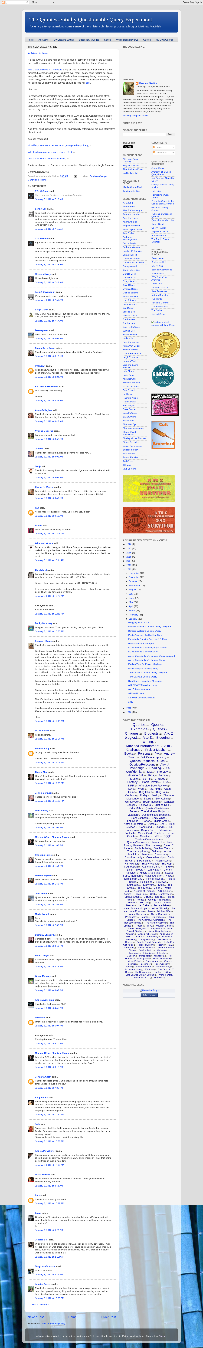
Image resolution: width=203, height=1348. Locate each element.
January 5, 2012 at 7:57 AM (49, 321)
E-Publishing (144, 860)
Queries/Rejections (142, 764)
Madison (131, 955)
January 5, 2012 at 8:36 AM (49, 400)
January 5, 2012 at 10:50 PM (49, 1114)
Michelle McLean (131, 382)
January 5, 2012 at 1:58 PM (49, 904)
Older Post (108, 1317)
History (160, 945)
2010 (129, 712)
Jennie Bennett (43, 793)
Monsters (145, 836)
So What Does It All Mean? (141, 698)
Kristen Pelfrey (130, 350)
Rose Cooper (129, 409)
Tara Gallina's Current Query (142, 677)
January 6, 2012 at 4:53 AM (49, 1186)
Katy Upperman (131, 342)
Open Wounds (153, 961)
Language (134, 953)
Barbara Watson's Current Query (144, 631)
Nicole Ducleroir (131, 386)
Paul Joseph (129, 390)
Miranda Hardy (43, 274)
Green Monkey (43, 976)
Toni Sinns (144, 888)
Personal (144, 753)
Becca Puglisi (129, 243)
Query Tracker (158, 228)
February (134, 615)
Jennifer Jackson (159, 287)
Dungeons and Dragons (155, 814)
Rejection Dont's (159, 231)
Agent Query (157, 168)
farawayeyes (42, 330)
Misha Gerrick (42, 1174)
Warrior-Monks (164, 925)
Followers (145, 804)
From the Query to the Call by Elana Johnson (162, 202)
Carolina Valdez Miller (134, 262)
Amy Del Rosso (130, 218)
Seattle (144, 917)
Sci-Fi (146, 778)
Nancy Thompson (137, 914)
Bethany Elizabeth (45, 935)
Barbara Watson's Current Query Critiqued (149, 626)
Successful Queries (89, 39)
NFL (156, 836)
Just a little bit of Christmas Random (46, 158)
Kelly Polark (41, 1097)
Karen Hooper (130, 334)
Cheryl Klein (157, 266)
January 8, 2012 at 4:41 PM (49, 1274)
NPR (131, 785)
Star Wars (148, 885)
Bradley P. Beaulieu (132, 251)
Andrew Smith (130, 222)
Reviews (161, 882)
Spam (129, 966)
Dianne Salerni (130, 293)
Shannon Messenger (133, 428)
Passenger (145, 964)
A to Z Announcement (139, 689)
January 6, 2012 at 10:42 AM (49, 1203)
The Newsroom (142, 972)
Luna (38, 1195)
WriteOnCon (131, 801)
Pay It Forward (154, 879)
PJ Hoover (128, 394)
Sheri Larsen (152, 845)
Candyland (33, 180)
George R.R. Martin (158, 899)
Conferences (165, 894)
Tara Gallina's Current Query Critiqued (147, 672)
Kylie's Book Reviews (127, 39)
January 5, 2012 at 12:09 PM (49, 783)
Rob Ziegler (129, 405)
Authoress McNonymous (130, 238)
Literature (162, 953)
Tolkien (156, 851)
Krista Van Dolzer (131, 346)
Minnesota (159, 955)
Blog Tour (161, 792)
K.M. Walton (131, 866)
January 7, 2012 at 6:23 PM (49, 1230)
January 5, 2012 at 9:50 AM (49, 516)
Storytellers (158, 917)
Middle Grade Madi (132, 187)
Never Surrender (161, 958)
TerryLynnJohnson (45, 1266)
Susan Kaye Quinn (45, 348)
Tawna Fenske (130, 457)
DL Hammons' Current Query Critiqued (147, 647)
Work (141, 788)
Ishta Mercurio (130, 304)
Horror (146, 821)
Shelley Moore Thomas (134, 438)
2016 (129, 553)
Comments (161, 152)
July (131, 594)
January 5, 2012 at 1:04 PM (49, 827)
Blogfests (151, 733)
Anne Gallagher (43, 410)
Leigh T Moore (135, 869)
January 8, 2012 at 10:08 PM (49, 1298)
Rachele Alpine (130, 398)
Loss (150, 911)
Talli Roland (129, 453)
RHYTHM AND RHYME (46, 386)
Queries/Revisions (156, 808)
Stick (161, 885)
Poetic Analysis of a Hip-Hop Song (145, 635)
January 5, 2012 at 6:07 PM (49, 1026)
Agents (127, 894)
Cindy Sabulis (130, 281)
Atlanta (138, 936)
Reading (155, 768)
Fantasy (132, 782)
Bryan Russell (130, 255)
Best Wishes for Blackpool (141, 643)
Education (164, 830)
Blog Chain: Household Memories (145, 681)
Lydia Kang (128, 375)
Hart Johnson (129, 300)
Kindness (161, 950)
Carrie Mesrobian (131, 270)
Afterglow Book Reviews (130, 160)
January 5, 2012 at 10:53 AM (49, 631)
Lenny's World (130, 361)
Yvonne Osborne (44, 431)
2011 (129, 708)
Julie (37, 1124)
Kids (151, 775)
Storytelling (162, 798)
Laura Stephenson (132, 353)
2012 (129, 569)
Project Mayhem (131, 165)
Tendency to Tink (131, 191)
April (131, 606)
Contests (130, 795)
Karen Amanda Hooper (135, 908)
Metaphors (144, 955)
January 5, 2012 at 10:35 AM (49, 614)
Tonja (38, 466)
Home (72, 1317)
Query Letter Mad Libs (162, 220)
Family (163, 775)
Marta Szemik (42, 914)
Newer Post (36, 1317)
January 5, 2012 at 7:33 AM (49, 264)
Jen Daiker (128, 308)
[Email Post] (75, 176)
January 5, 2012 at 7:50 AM (49, 300)
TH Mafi (127, 465)
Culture (147, 896)
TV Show (149, 969)
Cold (152, 894)
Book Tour (140, 894)
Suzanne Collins (133, 969)
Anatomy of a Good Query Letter (161, 173)
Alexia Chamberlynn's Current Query (146, 660)
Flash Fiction (162, 860)
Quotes (147, 39)
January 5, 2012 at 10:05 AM (49, 534)
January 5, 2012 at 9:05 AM (49, 457)
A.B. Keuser (164, 891)
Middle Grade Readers (151, 833)
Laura (38, 1213)
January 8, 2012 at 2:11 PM (49, 1257)
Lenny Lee (40, 209)
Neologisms (143, 958)
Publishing (146, 882)
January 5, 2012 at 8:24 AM (49, 377)
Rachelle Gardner (160, 303)
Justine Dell (128, 331)
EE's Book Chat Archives (159, 278)
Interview (162, 771)
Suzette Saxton (130, 450)
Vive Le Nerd (129, 469)
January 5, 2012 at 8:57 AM (49, 439)
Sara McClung (130, 413)
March (132, 610)
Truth (156, 972)
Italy (170, 945)
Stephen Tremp (162, 848)
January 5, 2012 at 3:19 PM (49, 946)
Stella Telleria (142, 848)
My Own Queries (165, 39)
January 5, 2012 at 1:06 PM (49, 845)
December (134, 573)
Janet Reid (156, 284)
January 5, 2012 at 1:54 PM (49, 866)
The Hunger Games (155, 922)
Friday (143, 795)
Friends (44, 180)
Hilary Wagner (150, 863)
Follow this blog (149, 995)
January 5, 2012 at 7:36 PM (49, 1088)
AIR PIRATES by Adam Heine (143, 685)
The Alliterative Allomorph (151, 919)
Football (129, 833)
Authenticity (152, 936)
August (133, 590)
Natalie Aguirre (153, 875)
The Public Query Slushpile (160, 240)
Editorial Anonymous (161, 270)
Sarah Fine (128, 420)
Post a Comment (40, 1304)
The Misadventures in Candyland (45, 69)
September (135, 585)
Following (132, 821)
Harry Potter (131, 863)
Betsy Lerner (157, 258)
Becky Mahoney (43, 623)
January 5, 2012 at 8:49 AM (49, 421)
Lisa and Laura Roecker (130, 366)
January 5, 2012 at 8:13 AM (49, 356)
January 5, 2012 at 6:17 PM (49, 1067)
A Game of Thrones (144, 891)
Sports (147, 798)
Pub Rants (156, 299)
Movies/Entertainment (142, 746)
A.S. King (154, 788)
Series (107, 39)
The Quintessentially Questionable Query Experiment (90, 19)
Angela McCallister (45, 1151)
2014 (129, 561)
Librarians (148, 953)
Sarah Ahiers (129, 417)
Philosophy (131, 917)
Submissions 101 (160, 235)
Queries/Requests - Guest (147, 761)
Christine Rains (43, 855)
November (134, 577)
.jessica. (39, 448)
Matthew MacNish (148, 83)
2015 (129, 557)
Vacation (133, 814)
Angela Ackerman (44, 1000)
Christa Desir (129, 274)
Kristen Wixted (159, 908)
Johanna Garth (43, 1077)
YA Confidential (130, 173)
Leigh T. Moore (130, 357)
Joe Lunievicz (130, 319)
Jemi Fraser (41, 893)
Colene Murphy (155, 857)
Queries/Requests (137, 842)
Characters (161, 854)
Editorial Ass (157, 273)
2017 (129, 548)
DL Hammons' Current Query (142, 652)
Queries (139, 724)
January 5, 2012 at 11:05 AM (49, 721)
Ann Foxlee (128, 233)
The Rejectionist (159, 306)
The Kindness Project (133, 169)
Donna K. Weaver (44, 487)
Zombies (158, 977)
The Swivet (157, 310)
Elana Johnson (130, 296)
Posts (31, 39)
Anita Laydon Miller (132, 229)
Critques (160, 778)
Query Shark (157, 224)
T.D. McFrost (42, 191)
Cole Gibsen (129, 285)
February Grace (43, 641)
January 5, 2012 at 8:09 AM (49, 338)
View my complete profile (135, 115)
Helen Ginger (42, 955)
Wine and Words (44, 543)
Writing (147, 741)
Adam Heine (129, 206)
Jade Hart (129, 947)
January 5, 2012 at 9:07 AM (49, 477)
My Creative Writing (63, 39)
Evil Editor (156, 191)
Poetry (155, 795)
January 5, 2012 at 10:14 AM (49, 560)
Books (128, 753)
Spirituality (133, 885)
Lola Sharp (128, 371)
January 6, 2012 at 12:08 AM (49, 1165)
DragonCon (147, 830)
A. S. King (128, 203)
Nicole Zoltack (135, 961)
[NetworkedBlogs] (149, 990)
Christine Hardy (133, 857)
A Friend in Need (38, 53)
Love (131, 788)
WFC (149, 925)
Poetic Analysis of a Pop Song (143, 668)
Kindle (168, 866)
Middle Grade (161, 821)
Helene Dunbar (145, 945)
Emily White (158, 818)
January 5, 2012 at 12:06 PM (49, 762)
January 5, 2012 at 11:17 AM (49, 739)
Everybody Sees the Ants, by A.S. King (147, 639)
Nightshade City (133, 879)
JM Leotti (144, 902)
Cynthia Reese (130, 289)
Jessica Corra (130, 315)
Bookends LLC (158, 262)
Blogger (162, 1336)
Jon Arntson (129, 323)
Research (156, 842)
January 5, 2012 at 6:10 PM (49, 1043)
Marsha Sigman (43, 876)
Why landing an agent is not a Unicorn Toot (50, 152)
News (169, 875)
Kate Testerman (159, 291)
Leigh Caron (41, 310)
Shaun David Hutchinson (129, 433)
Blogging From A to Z (138, 622)
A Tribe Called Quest (136, 928)
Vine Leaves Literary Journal (140, 974)
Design (159, 896)
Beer (162, 824)
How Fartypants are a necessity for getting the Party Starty (58, 145)
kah (37, 508)
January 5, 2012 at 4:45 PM (49, 1008)
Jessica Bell (41, 1240)
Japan (156, 902)
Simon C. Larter (131, 442)
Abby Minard (157, 928)
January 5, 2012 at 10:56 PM (49, 1141)
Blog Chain (145, 792)
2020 (129, 544)
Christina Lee (129, 277)
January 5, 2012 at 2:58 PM (49, 925)
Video (157, 888)
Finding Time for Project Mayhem (145, 664)
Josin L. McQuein (131, 327)
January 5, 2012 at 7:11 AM (49, 229)
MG (149, 771)
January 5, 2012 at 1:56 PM (49, 884)
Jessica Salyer (43, 1284)
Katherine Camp (151, 866)
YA (157, 753)
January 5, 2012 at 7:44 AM (49, 282)
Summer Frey (163, 966)
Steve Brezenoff (144, 966)
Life (165, 782)
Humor (131, 902)
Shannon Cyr (129, 424)
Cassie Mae (41, 772)
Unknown (40, 366)
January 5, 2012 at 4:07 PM (49, 990)
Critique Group (132, 896)
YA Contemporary (153, 757)
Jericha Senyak (145, 947)
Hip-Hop (167, 863)
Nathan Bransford (160, 295)
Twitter (166, 972)
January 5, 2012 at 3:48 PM (49, 966)
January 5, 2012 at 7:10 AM (49, 199)
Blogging (163, 737)
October (133, 581)
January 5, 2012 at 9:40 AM (49, 498)
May (131, 602)
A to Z (147, 738)
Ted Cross (128, 461)
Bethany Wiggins (131, 247)
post (88, 83)
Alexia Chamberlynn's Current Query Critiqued (151, 656)
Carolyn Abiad (130, 266)
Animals (146, 854)
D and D (160, 827)
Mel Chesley (41, 810)
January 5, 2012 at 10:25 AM (49, 596)
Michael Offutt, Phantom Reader (52, 837)
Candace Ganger (98, 176)
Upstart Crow (158, 314)
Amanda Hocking (131, 214)
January (133, 619)
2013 (129, 565)
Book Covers (150, 782)
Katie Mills (128, 338)
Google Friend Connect (148, 942)
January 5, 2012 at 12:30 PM (49, 801)
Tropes (139, 925)
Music (134, 778)
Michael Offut (129, 379)
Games (128, 942)
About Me (44, 39)
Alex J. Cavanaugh (45, 292)
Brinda (38, 525)
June (131, 598)
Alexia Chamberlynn (158, 931)
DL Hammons (42, 731)
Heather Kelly (42, 748)
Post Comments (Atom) (53, 1323)
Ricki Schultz (129, 402)
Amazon (130, 934)
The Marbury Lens (137, 851)
